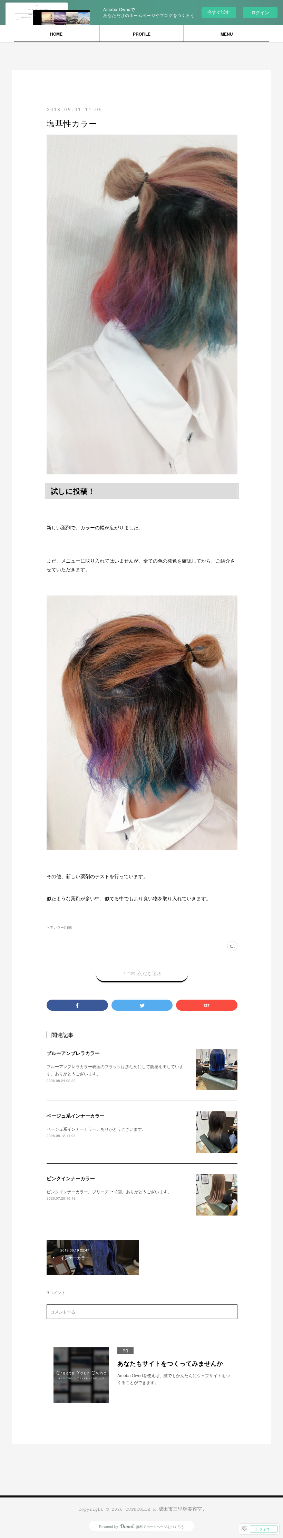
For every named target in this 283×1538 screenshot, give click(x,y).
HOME (56, 34)
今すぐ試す (218, 12)
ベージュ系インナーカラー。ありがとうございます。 (96, 1129)
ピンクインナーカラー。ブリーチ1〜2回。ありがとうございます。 (109, 1191)
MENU (227, 34)
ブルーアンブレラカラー (73, 1052)
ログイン (260, 12)
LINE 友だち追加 (142, 973)
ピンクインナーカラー (71, 1178)
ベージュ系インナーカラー (76, 1115)
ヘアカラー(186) (59, 927)
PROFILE (141, 34)
